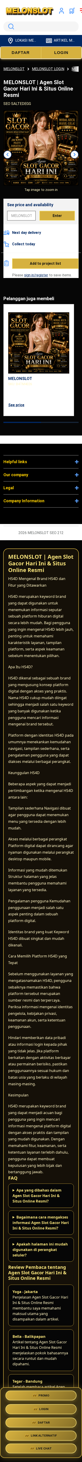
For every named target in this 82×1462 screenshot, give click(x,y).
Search (10, 26)
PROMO (43, 1394)
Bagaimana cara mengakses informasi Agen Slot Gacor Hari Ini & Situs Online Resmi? (41, 1223)
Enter (57, 216)
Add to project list (45, 263)
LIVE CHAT (44, 1448)
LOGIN (61, 52)
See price (16, 405)
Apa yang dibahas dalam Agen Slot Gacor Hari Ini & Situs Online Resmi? (37, 1196)
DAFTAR (21, 52)
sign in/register (36, 275)
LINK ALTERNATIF (44, 1434)
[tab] (22, 422)
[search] (41, 26)
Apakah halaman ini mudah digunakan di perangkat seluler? (40, 1250)
